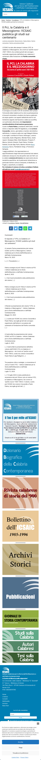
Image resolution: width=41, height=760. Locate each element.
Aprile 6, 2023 (9, 274)
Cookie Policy (15, 757)
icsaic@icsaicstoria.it (22, 169)
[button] (38, 724)
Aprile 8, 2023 (9, 293)
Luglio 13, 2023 (10, 371)
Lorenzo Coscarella (8, 41)
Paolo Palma (27, 41)
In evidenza (11, 223)
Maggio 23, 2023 (10, 315)
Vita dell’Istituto (24, 223)
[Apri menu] (37, 14)
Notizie (17, 223)
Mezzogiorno (18, 41)
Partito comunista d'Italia (16, 43)
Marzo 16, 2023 (10, 257)
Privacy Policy (24, 757)
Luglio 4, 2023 (9, 343)
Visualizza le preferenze (20, 753)
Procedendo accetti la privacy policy (22, 721)
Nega (20, 747)
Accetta (20, 742)
